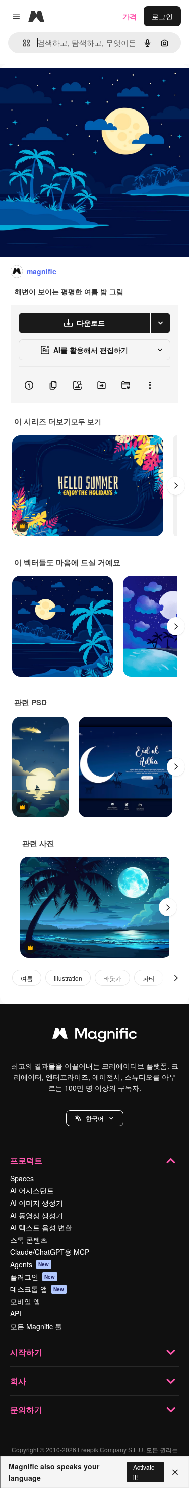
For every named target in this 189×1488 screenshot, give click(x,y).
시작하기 (26, 1352)
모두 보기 (86, 421)
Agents (29, 1264)
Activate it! (144, 1472)
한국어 (95, 1118)
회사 (18, 1381)
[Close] (175, 1472)
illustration (68, 978)
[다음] (176, 485)
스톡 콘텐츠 (28, 1240)
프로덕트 (26, 1160)
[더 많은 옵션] (150, 385)
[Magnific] (94, 1035)
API (15, 1313)
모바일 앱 (25, 1301)
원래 (58, 86)
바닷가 (112, 978)
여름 (27, 978)
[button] (94, 1118)
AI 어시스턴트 (32, 1190)
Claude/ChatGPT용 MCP (49, 1252)
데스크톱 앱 (37, 1289)
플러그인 (32, 1277)
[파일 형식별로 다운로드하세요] (160, 323)
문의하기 (26, 1409)
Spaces (22, 1178)
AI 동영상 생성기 (36, 1215)
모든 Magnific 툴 (36, 1326)
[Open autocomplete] (22, 43)
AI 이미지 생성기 (36, 1203)
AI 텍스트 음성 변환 (41, 1227)
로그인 (162, 16)
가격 (129, 16)
